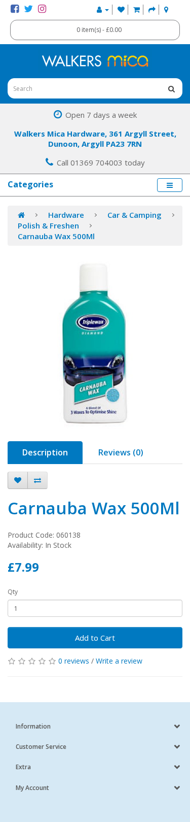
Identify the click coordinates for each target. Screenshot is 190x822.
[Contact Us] (166, 9)
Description (45, 452)
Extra (23, 767)
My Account (32, 787)
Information (33, 726)
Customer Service (41, 746)
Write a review (119, 661)
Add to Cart (95, 638)
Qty (13, 591)
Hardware (66, 215)
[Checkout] (152, 9)
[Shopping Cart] (136, 9)
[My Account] (103, 9)
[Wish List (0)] (121, 9)
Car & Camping (134, 215)
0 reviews (73, 661)
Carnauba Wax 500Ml (56, 236)
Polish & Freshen (48, 225)
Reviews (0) (120, 452)
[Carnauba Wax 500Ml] (95, 343)
